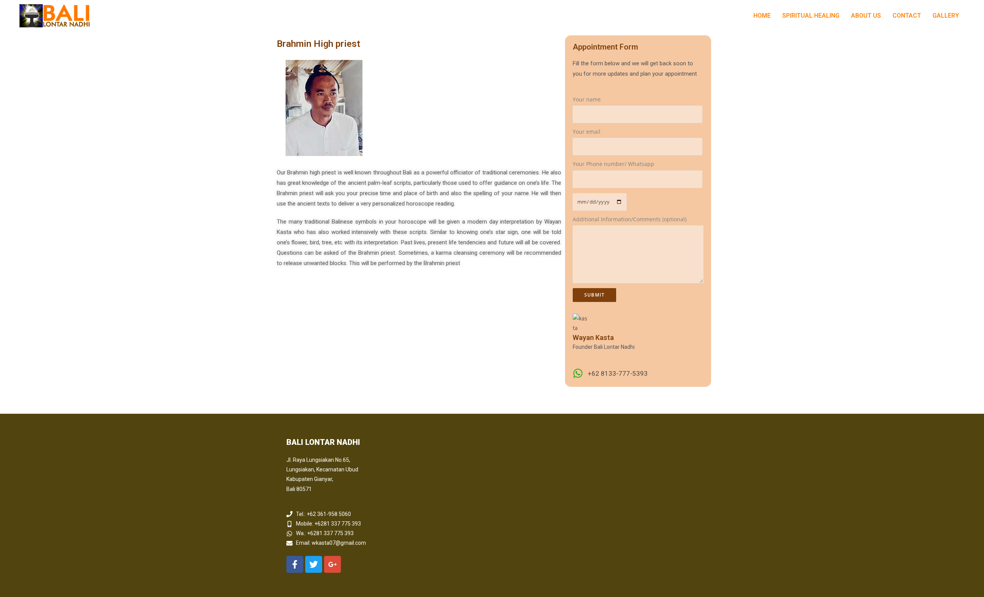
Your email (586, 131)
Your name (587, 99)
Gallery (945, 15)
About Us (866, 15)
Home (762, 15)
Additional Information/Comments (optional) (629, 219)
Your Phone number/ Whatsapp (613, 163)
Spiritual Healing (810, 15)
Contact (907, 15)
